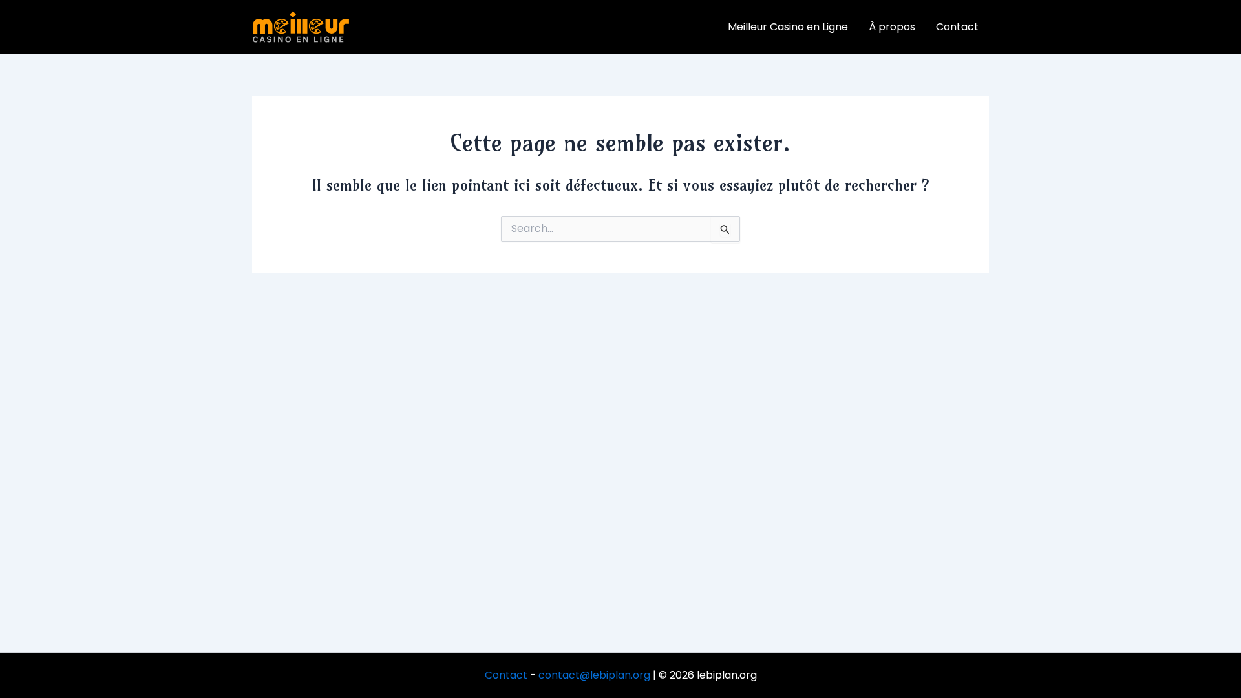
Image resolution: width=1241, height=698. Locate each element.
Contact (506, 675)
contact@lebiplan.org (594, 675)
